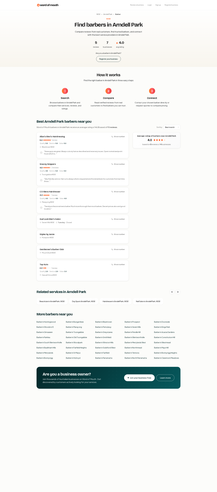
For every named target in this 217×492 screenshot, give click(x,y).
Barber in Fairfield (102, 353)
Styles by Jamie (47, 234)
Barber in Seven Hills (133, 327)
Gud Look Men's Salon (50, 219)
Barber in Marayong (74, 327)
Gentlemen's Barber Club (52, 249)
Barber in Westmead (162, 342)
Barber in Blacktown (103, 322)
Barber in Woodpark (74, 342)
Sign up (158, 5)
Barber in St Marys (73, 353)
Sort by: (159, 127)
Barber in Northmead (133, 347)
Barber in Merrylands (45, 353)
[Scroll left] (171, 291)
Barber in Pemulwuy (103, 327)
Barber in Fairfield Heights (76, 347)
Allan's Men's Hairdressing (52, 136)
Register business (171, 5)
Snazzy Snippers (48, 164)
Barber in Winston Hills (104, 342)
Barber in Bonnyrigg (45, 358)
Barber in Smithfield (103, 337)
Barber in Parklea (43, 337)
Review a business (137, 5)
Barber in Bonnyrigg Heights (165, 353)
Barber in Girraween (45, 332)
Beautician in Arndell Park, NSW (52, 301)
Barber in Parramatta (103, 358)
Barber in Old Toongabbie (76, 337)
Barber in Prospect (132, 322)
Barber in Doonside (162, 322)
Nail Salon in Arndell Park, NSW (148, 301)
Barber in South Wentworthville (49, 342)
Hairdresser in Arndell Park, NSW (115, 301)
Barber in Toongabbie (75, 332)
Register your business (108, 59)
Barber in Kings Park (162, 327)
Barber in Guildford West (105, 347)
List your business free (140, 378)
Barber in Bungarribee (75, 322)
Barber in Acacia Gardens (164, 332)
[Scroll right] (177, 291)
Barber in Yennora (132, 353)
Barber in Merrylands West (135, 342)
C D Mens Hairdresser (50, 191)
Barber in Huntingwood (46, 322)
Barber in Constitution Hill (164, 337)
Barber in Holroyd (73, 358)
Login (150, 5)
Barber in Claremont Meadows (166, 358)
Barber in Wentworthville (135, 337)
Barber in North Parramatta (136, 358)
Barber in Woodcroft (45, 327)
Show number (119, 136)
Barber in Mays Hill (161, 347)
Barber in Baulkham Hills (46, 347)
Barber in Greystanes (104, 332)
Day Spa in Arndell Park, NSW (83, 301)
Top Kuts (44, 264)
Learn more (165, 378)
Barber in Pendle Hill (133, 332)
